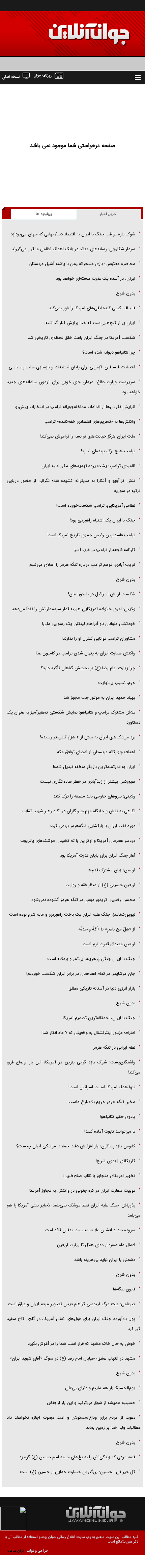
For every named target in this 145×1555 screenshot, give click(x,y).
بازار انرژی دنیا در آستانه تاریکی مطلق (101, 988)
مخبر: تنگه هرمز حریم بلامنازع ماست (101, 1101)
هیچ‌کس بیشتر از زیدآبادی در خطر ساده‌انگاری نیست (87, 781)
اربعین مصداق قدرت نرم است (109, 944)
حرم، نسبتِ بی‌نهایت (116, 682)
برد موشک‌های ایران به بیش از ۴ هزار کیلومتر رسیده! (87, 737)
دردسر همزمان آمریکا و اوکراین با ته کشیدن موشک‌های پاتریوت (77, 840)
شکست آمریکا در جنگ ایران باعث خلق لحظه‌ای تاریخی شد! (81, 337)
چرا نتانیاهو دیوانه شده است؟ (108, 352)
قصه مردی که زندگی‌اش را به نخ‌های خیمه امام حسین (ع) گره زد (77, 1457)
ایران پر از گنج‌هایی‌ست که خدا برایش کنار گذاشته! (90, 322)
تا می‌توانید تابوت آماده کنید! (109, 1131)
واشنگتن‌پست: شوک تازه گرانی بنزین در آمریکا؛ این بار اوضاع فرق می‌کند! (73, 1067)
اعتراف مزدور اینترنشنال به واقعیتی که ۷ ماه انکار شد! (88, 1032)
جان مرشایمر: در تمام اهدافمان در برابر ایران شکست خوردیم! (80, 973)
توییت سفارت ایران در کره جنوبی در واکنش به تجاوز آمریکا (82, 1190)
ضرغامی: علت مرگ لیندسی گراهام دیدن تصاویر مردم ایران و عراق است (71, 1304)
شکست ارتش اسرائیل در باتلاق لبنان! (101, 594)
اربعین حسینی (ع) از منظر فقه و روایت (100, 884)
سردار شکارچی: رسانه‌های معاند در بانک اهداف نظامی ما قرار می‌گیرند (73, 249)
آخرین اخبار (108, 214)
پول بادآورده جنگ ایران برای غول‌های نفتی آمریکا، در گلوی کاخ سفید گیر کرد (73, 1323)
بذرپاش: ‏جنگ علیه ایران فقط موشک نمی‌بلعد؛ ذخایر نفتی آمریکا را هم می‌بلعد (73, 1210)
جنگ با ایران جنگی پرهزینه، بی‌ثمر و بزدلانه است (91, 958)
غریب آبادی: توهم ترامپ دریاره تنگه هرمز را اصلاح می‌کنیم (82, 564)
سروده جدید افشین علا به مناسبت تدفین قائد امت (90, 1230)
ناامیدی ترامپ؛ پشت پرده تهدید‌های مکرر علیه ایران (88, 465)
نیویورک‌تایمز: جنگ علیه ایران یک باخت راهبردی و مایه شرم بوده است (72, 914)
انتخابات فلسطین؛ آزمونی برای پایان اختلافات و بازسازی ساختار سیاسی (72, 367)
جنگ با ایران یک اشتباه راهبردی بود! (102, 520)
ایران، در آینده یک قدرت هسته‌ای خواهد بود (95, 278)
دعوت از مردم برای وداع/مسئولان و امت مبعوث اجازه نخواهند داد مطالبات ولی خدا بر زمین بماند (73, 1422)
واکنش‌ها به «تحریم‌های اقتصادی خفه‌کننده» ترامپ (90, 421)
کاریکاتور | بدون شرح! (115, 1160)
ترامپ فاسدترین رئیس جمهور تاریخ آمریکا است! (91, 535)
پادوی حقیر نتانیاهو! (117, 1116)
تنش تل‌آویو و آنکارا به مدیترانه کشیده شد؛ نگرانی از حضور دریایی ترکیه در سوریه (73, 485)
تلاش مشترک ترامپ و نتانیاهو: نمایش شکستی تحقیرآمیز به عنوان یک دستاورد (73, 717)
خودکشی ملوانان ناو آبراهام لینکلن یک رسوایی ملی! (88, 623)
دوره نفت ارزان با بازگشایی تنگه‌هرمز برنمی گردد (92, 825)
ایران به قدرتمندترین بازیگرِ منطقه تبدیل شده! (94, 766)
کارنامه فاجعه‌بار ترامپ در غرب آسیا (104, 549)
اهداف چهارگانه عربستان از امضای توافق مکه (96, 752)
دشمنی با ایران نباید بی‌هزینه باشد (104, 1259)
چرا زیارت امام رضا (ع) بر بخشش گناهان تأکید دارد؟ (88, 668)
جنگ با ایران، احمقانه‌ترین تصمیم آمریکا (99, 1017)
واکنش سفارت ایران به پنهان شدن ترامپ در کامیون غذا (85, 653)
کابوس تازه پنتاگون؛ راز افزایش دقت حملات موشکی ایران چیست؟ (75, 1146)
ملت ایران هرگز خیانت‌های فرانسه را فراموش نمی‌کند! (87, 436)
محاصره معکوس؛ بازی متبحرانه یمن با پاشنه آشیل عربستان (82, 263)
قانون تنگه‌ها (124, 1289)
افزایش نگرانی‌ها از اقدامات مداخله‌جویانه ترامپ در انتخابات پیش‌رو (75, 406)
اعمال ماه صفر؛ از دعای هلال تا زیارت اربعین (96, 1244)
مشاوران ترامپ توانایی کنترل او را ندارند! (98, 638)
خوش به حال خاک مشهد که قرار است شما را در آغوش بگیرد (81, 1343)
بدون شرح (125, 293)
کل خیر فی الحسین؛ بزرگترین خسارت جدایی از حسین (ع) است (77, 1471)
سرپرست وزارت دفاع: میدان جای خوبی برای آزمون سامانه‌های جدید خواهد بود (73, 387)
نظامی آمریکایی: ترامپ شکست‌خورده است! (95, 505)
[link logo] (69, 29)
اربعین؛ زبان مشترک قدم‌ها (111, 870)
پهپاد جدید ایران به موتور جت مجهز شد (99, 697)
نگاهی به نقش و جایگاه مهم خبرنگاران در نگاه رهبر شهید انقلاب (78, 811)
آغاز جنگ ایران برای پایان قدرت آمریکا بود (97, 855)
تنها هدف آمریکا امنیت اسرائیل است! (101, 1087)
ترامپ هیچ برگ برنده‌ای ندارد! (108, 451)
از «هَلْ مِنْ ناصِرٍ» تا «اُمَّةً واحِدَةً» (106, 929)
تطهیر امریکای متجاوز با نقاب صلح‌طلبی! (99, 1175)
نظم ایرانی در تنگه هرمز (114, 1047)
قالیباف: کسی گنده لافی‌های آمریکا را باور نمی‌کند (92, 308)
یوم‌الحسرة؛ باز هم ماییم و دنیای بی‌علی (100, 1387)
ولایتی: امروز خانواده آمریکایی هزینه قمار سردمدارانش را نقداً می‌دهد (73, 608)
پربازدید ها (44, 214)
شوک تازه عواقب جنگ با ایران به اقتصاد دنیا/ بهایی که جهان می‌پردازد (73, 234)
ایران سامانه (16, 1551)
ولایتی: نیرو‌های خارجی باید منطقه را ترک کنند (94, 796)
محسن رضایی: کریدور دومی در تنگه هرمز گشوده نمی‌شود (83, 899)
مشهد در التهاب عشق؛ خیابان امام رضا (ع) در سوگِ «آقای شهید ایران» (72, 1358)
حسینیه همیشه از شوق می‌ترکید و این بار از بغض (91, 1402)
